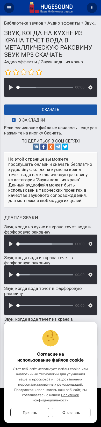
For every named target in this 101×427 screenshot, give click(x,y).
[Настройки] (90, 87)
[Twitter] (65, 147)
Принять (30, 412)
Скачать (50, 109)
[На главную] (50, 8)
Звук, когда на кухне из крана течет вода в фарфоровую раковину (47, 229)
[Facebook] (43, 147)
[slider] (44, 87)
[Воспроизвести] (11, 87)
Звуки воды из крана (62, 61)
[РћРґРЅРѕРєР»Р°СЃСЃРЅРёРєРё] (51, 147)
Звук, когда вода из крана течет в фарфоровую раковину (38, 260)
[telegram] (58, 147)
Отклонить (71, 412)
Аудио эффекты (20, 61)
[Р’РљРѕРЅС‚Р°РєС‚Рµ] (36, 147)
